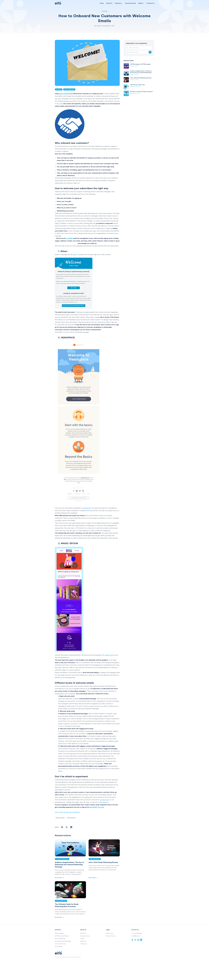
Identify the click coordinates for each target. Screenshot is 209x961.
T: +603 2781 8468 (136, 933)
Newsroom (83, 941)
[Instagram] (138, 940)
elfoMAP (70, 238)
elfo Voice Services (60, 944)
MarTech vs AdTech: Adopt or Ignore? (141, 91)
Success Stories (130, 3)
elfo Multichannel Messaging (63, 941)
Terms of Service (110, 936)
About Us (109, 3)
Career (82, 938)
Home (102, 3)
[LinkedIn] (141, 940)
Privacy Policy (110, 933)
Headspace (87, 508)
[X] (135, 940)
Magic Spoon (109, 655)
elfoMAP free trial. (97, 807)
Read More (58, 877)
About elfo (83, 933)
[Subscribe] (150, 52)
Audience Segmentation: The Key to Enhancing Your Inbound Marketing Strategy (69, 864)
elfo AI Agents (59, 946)
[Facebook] (132, 940)
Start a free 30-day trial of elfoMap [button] (67, 812)
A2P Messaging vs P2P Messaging (140, 64)
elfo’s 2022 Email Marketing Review (103, 862)
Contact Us (150, 3)
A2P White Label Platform (62, 936)
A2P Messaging (59, 933)
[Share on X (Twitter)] (66, 827)
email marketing (64, 93)
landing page (104, 800)
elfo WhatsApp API (60, 938)
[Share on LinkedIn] (71, 827)
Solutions (118, 3)
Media (140, 3)
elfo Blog (104, 11)
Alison (75, 254)
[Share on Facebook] (62, 827)
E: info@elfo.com (136, 936)
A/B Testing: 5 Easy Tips (137, 84)
